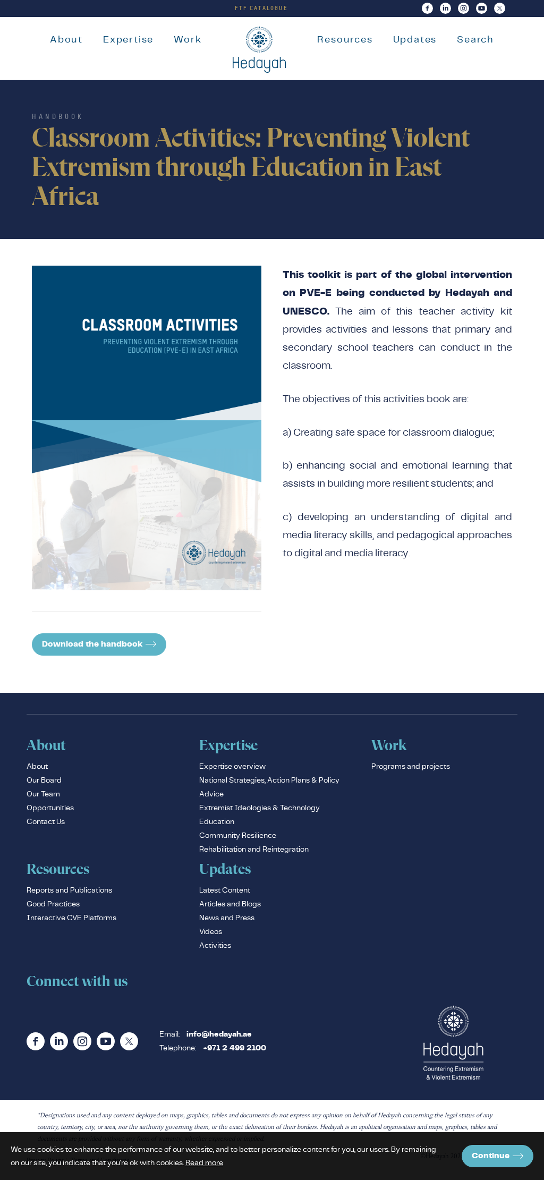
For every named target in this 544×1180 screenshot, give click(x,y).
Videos (210, 931)
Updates (415, 39)
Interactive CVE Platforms (71, 917)
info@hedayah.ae (219, 1034)
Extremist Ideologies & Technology (259, 807)
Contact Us (46, 821)
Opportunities (50, 807)
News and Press (226, 917)
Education (216, 821)
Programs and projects (410, 766)
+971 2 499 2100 (234, 1048)
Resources (344, 39)
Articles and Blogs (230, 904)
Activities (215, 945)
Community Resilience (237, 835)
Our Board (44, 780)
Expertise (128, 39)
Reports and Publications (69, 890)
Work (187, 39)
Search (475, 39)
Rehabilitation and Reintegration (254, 849)
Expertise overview (232, 766)
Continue (490, 1155)
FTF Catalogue (261, 8)
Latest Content (224, 890)
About (66, 39)
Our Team (43, 794)
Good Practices (53, 904)
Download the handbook (92, 644)
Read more (204, 1162)
